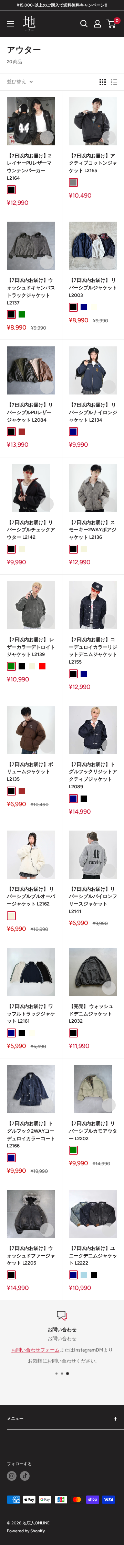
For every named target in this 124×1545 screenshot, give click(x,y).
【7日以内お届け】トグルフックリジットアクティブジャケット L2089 (93, 776)
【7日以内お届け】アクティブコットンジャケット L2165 (93, 163)
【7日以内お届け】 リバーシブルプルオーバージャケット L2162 (31, 896)
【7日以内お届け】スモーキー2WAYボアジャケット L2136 (92, 530)
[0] (111, 24)
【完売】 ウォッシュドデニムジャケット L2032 (91, 1013)
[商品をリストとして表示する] (114, 82)
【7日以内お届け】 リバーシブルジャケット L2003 (93, 287)
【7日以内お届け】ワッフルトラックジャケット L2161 (31, 1013)
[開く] (84, 23)
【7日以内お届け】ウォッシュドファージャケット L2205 (31, 1255)
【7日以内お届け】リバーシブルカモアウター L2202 (93, 1131)
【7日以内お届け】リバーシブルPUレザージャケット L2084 (30, 412)
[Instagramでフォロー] (12, 1476)
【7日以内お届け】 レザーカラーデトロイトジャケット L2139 (31, 647)
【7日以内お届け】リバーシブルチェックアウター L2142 (31, 530)
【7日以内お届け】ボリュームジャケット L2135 (30, 772)
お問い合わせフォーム (35, 1350)
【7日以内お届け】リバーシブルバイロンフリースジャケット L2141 (93, 900)
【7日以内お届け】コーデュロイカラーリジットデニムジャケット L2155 (93, 651)
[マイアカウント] (97, 23)
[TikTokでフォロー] (25, 1476)
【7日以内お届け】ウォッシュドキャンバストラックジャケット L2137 (31, 291)
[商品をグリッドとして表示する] (103, 82)
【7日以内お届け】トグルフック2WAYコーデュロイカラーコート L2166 (31, 1135)
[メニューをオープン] (10, 23)
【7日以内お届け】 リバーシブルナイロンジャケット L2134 (93, 412)
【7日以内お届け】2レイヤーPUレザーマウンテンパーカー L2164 (29, 167)
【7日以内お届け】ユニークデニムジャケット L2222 (93, 1255)
